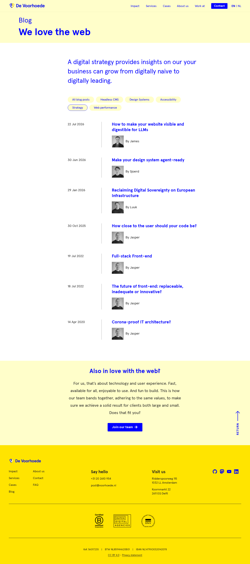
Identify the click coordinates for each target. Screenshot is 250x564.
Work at (200, 6)
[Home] (125, 462)
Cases (167, 6)
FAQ (35, 484)
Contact (38, 478)
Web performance (105, 107)
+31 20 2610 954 (101, 478)
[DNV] (148, 521)
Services (151, 6)
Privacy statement (132, 555)
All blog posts (80, 99)
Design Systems (139, 99)
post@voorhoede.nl (103, 485)
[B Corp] (99, 521)
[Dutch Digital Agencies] (122, 521)
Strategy (77, 107)
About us (183, 6)
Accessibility (168, 99)
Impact (135, 6)
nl (239, 6)
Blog (11, 491)
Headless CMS (109, 99)
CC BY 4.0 (113, 555)
